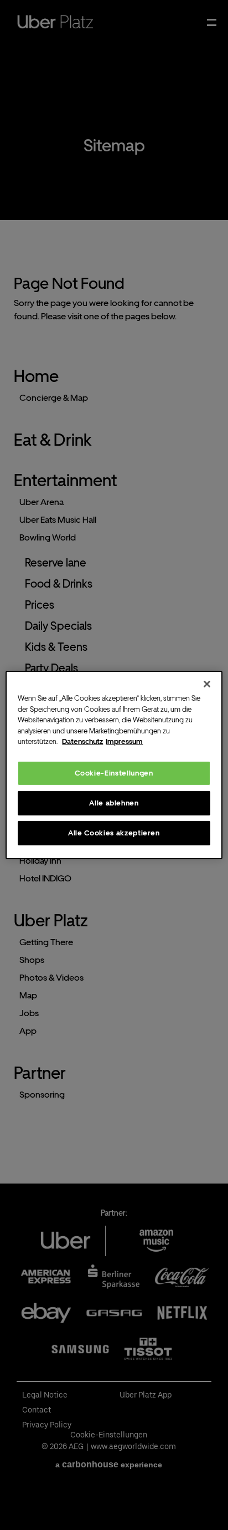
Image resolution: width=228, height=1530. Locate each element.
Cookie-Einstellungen (114, 772)
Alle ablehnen (113, 803)
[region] (114, 765)
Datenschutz (82, 741)
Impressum (124, 741)
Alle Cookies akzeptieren (114, 833)
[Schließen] (207, 684)
